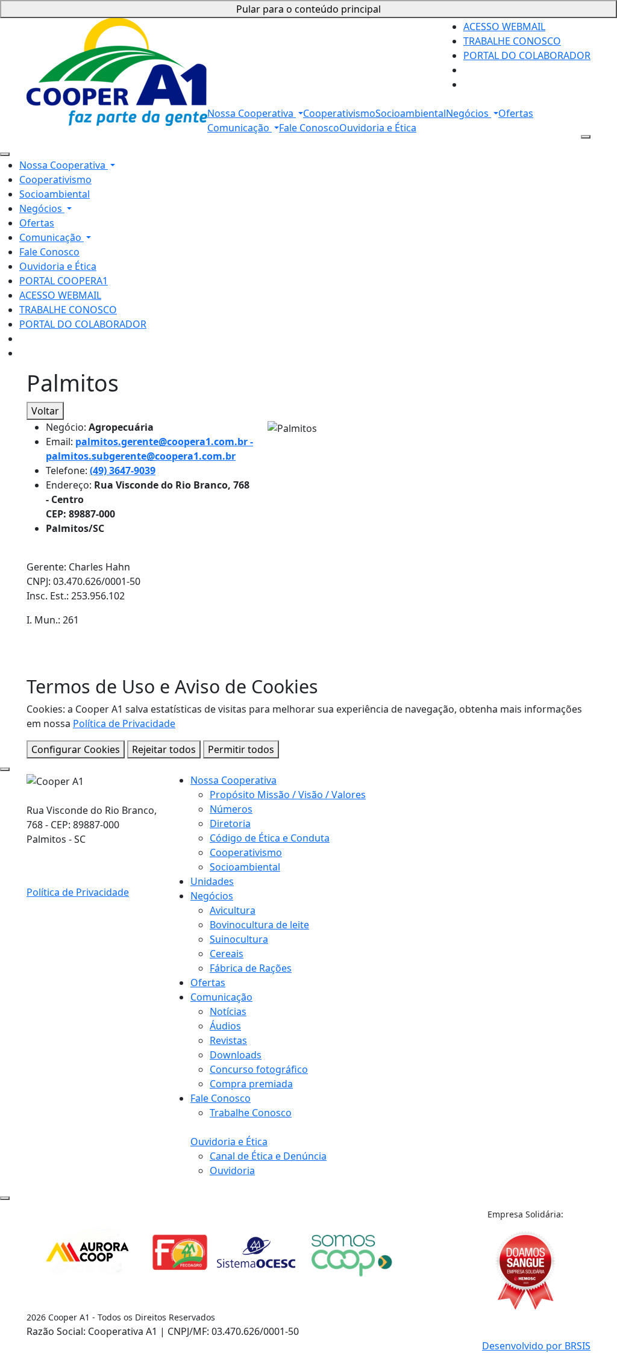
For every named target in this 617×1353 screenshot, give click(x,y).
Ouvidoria (232, 1170)
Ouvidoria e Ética (377, 127)
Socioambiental (410, 113)
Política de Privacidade (124, 723)
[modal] (5, 769)
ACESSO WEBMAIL (504, 26)
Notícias (228, 1011)
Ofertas (515, 113)
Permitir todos (241, 749)
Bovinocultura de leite (259, 924)
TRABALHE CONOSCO (512, 41)
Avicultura (232, 910)
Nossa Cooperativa (251, 113)
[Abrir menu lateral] (585, 137)
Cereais (226, 953)
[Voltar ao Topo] (5, 1198)
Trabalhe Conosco (251, 1112)
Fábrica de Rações (251, 968)
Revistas (228, 1040)
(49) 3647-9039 (122, 470)
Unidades (212, 881)
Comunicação (239, 127)
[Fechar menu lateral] (5, 154)
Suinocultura (239, 939)
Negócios (468, 113)
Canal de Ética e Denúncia (268, 1156)
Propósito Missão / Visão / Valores (288, 794)
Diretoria (230, 823)
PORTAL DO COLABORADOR (526, 55)
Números (231, 809)
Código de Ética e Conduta (270, 838)
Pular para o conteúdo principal (308, 9)
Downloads (236, 1054)
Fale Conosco (309, 127)
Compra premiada (251, 1083)
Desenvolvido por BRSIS (536, 1345)
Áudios (225, 1026)
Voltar (45, 410)
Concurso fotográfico (259, 1069)
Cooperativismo (339, 113)
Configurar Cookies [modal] (75, 749)
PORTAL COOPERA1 (63, 280)
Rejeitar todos (164, 749)
